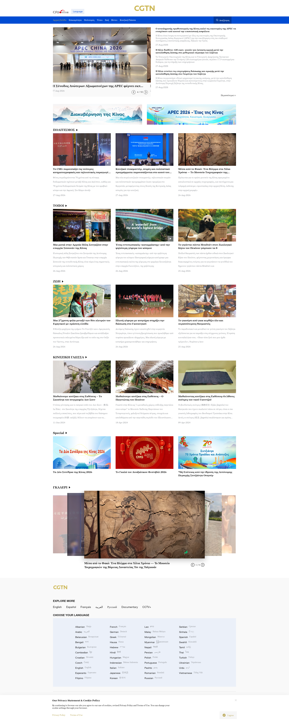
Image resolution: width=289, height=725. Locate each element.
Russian (153, 678)
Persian (152, 652)
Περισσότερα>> (228, 95)
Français (86, 607)
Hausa (117, 642)
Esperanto (85, 672)
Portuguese (155, 662)
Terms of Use (76, 715)
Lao (149, 626)
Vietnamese (191, 672)
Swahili (188, 642)
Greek (118, 637)
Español (71, 607)
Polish (151, 657)
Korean (118, 678)
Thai (184, 652)
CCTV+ (146, 607)
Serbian (187, 626)
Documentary (129, 607)
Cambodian (83, 652)
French (118, 626)
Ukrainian (190, 662)
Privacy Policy (58, 715)
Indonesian (124, 662)
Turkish (186, 657)
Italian (117, 667)
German (118, 631)
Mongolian (154, 637)
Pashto (151, 667)
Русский (112, 607)
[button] (134, 92)
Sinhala (186, 631)
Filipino (83, 678)
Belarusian (86, 637)
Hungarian (119, 657)
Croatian (84, 657)
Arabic (82, 631)
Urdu (184, 667)
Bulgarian (85, 647)
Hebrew (117, 647)
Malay (154, 631)
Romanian (154, 672)
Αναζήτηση (224, 20)
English (57, 607)
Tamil (185, 647)
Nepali (151, 647)
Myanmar (156, 642)
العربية (99, 607)
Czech (82, 662)
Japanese (119, 672)
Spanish (187, 637)
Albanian (83, 626)
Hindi (115, 652)
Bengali (82, 642)
